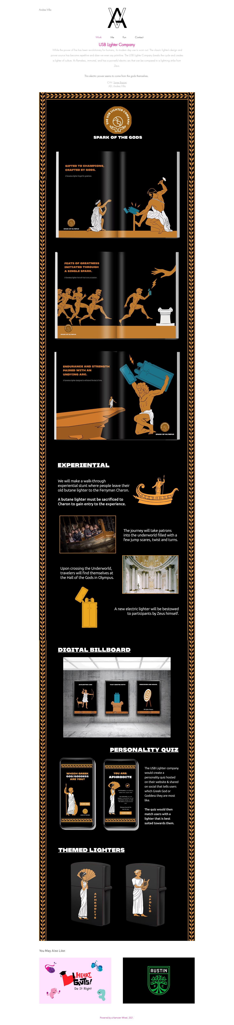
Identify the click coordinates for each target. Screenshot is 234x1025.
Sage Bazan (120, 82)
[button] (122, 37)
